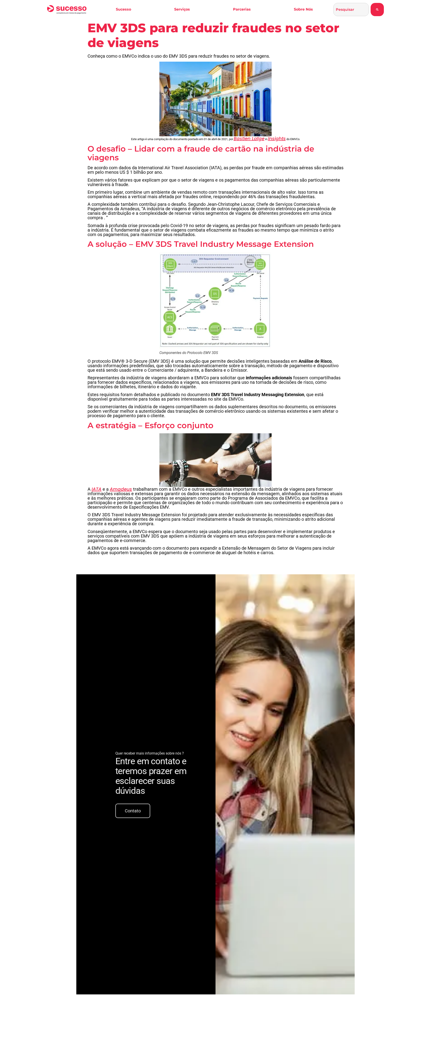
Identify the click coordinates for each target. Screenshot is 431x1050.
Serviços (182, 9)
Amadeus (121, 489)
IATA (96, 489)
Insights (277, 138)
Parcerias (242, 9)
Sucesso (123, 9)
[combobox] (351, 9)
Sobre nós (303, 9)
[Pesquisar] (377, 9)
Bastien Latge (249, 138)
